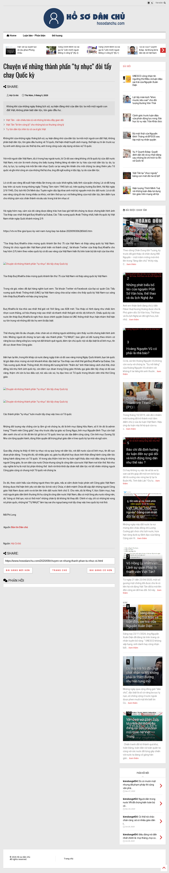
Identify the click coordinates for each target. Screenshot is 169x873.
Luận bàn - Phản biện (34, 35)
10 (129, 713)
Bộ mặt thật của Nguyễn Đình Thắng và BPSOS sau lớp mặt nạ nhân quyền (146, 136)
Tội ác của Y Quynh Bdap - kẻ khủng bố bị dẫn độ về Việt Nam (148, 50)
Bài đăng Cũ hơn (101, 570)
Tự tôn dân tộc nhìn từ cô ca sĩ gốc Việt (26, 129)
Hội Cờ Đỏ (16, 543)
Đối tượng (57, 35)
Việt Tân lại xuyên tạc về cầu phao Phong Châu (27, 50)
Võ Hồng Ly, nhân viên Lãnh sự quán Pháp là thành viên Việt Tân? (142, 567)
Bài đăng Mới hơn (18, 570)
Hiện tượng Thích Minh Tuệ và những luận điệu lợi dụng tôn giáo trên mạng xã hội (147, 191)
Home (12, 35)
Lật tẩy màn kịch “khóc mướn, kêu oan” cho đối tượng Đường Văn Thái (145, 100)
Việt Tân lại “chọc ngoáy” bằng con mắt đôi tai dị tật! (141, 512)
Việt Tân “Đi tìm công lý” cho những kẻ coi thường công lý (35, 124)
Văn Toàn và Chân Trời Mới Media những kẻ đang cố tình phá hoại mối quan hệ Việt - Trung (142, 727)
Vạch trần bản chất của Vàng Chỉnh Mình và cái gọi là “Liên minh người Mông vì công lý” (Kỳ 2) (68, 48)
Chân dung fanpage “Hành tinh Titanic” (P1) (139, 403)
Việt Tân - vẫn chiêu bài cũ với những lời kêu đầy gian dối (35, 120)
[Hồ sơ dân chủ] (85, 27)
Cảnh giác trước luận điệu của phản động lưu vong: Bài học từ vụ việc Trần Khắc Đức (147, 118)
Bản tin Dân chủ (19, 527)
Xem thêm (131, 264)
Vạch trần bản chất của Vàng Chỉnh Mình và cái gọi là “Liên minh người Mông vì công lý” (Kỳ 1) (109, 48)
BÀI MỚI (127, 66)
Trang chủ (59, 570)
